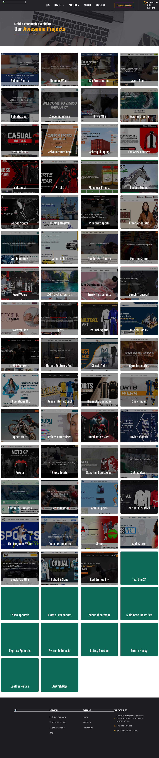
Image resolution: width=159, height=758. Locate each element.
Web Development (58, 717)
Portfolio (73, 5)
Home (48, 5)
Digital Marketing (57, 728)
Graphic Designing (58, 722)
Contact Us (100, 5)
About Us (87, 5)
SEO (51, 733)
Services (57, 5)
